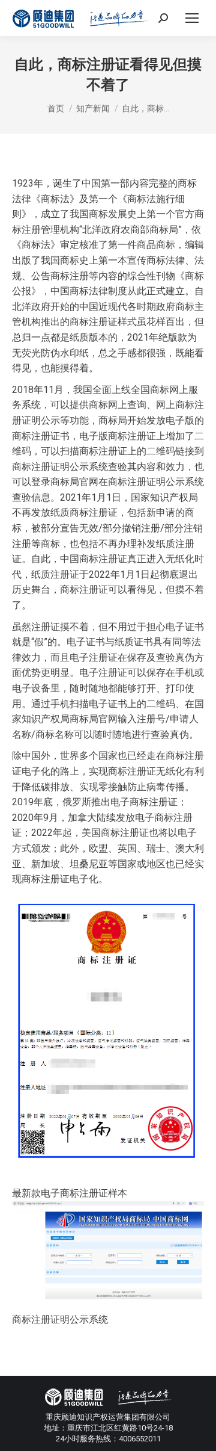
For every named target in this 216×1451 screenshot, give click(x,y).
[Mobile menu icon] (192, 18)
